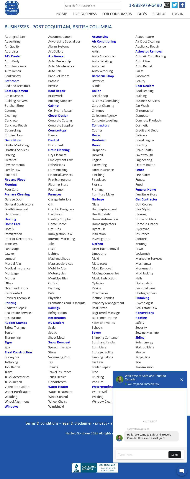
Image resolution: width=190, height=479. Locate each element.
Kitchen (97, 244)
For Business (85, 14)
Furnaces (54, 194)
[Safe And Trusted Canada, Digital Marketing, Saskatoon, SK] (95, 444)
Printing (10, 303)
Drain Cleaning (59, 150)
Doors (96, 145)
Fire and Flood (15, 179)
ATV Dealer (13, 56)
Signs (8, 342)
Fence (139, 170)
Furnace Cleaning (17, 194)
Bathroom (12, 81)
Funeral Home (145, 189)
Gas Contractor (146, 199)
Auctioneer (56, 56)
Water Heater (58, 387)
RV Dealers (56, 323)
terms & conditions (42, 423)
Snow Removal (59, 342)
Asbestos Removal (149, 51)
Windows (11, 406)
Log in (178, 14)
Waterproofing (102, 387)
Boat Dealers (144, 86)
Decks (96, 135)
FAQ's (142, 14)
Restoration (57, 318)
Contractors (100, 125)
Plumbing (142, 298)
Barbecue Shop (103, 76)
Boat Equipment (16, 91)
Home (61, 14)
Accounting (100, 36)
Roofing (141, 318)
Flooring (11, 184)
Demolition (13, 140)
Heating (10, 219)
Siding (139, 337)
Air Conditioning (104, 41)
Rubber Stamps (16, 323)
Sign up (159, 14)
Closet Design (58, 115)
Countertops (57, 130)
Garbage (98, 199)
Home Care (13, 224)
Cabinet (54, 105)
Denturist (99, 140)
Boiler (96, 91)
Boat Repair (56, 91)
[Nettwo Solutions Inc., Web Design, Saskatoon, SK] (95, 456)
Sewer (96, 332)
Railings (54, 308)
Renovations (144, 313)
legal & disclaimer (77, 423)
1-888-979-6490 (145, 5)
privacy (101, 423)
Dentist (53, 140)
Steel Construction (18, 352)
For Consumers (117, 14)
